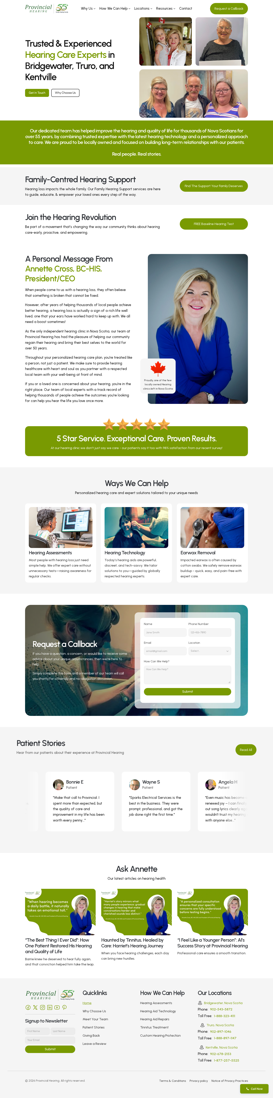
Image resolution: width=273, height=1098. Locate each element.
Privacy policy (199, 1081)
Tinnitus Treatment (154, 1027)
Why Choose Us (94, 1011)
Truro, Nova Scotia (220, 1025)
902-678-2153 (220, 1054)
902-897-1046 (220, 1032)
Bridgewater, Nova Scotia (223, 1003)
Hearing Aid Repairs (154, 1019)
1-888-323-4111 (224, 1016)
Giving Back (91, 1035)
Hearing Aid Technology (158, 1011)
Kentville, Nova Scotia (222, 1047)
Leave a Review (94, 1044)
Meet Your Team (95, 1019)
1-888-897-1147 (225, 1038)
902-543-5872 (221, 1009)
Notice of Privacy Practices (230, 1081)
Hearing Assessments (156, 1003)
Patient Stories (94, 1027)
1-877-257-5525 (226, 1060)
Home (87, 1003)
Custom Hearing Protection (160, 1035)
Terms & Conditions (172, 1081)
